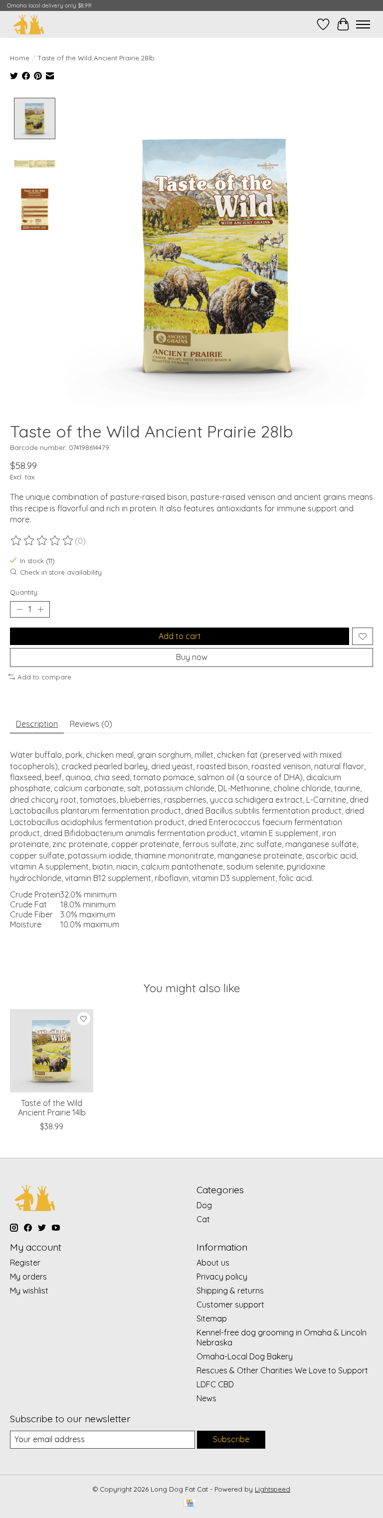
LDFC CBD (215, 1384)
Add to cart (180, 636)
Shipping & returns (230, 1291)
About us (212, 1263)
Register (25, 1263)
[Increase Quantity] (40, 609)
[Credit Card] (190, 1504)
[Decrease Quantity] (19, 609)
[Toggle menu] (363, 24)
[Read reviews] (42, 541)
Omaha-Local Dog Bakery (244, 1356)
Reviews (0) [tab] (91, 724)
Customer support (230, 1304)
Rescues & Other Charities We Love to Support (282, 1370)
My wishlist (29, 1291)
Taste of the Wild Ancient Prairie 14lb (52, 1107)
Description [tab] (37, 724)
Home (19, 58)
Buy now (191, 657)
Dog (204, 1205)
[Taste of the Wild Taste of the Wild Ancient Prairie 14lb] (51, 1050)
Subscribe (231, 1439)
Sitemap (211, 1318)
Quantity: (24, 592)
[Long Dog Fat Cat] (28, 24)
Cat (203, 1219)
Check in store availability (61, 572)
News (206, 1398)
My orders (28, 1277)
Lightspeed (272, 1489)
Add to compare (44, 677)
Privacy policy (221, 1277)
